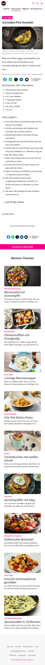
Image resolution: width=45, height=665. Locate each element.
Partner (18, 646)
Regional (25, 9)
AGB (36, 646)
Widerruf (12, 655)
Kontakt (31, 651)
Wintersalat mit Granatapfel (14, 294)
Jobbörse (6, 9)
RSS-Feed (32, 655)
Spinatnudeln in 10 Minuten (22, 622)
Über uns (10, 646)
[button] (42, 3)
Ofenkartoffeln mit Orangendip (16, 336)
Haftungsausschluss (18, 651)
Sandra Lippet (37, 74)
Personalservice (36, 9)
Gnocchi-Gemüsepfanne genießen (20, 580)
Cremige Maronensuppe (20, 378)
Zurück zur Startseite (22, 246)
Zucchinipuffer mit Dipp (19, 500)
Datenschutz (28, 646)
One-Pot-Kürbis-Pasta (18, 417)
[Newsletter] (33, 3)
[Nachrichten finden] (37, 3)
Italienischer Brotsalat (19, 539)
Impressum (22, 655)
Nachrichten (16, 9)
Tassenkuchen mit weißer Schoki (21, 458)
